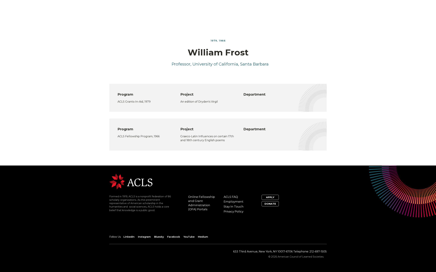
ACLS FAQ (231, 197)
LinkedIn (129, 236)
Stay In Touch (234, 206)
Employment (233, 201)
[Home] (130, 181)
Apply (270, 197)
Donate (270, 203)
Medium (203, 236)
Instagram (144, 236)
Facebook (173, 236)
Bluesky (159, 236)
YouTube (188, 236)
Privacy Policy (233, 211)
